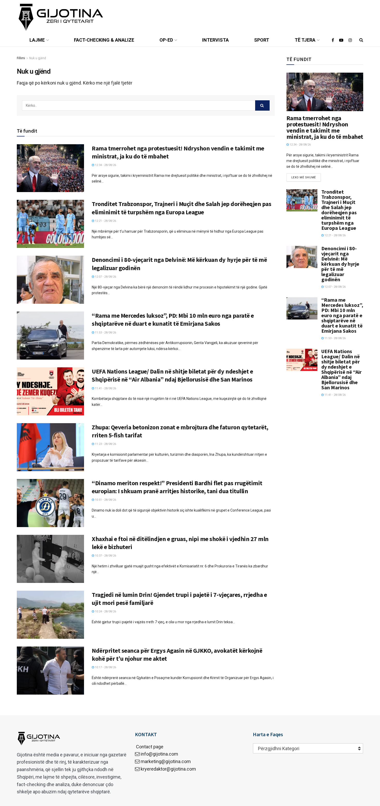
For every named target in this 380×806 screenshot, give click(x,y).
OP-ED (166, 40)
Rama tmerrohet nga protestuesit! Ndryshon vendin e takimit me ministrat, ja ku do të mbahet (324, 127)
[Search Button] (262, 105)
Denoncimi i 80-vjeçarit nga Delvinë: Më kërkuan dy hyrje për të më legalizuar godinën (340, 264)
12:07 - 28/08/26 (105, 276)
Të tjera (305, 40)
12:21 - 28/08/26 (105, 221)
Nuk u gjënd (37, 58)
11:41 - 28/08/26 (105, 388)
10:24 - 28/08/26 (105, 611)
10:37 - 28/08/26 (105, 555)
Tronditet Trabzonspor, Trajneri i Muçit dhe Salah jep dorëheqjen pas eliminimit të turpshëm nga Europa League (181, 208)
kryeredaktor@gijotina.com (168, 769)
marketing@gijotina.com (166, 761)
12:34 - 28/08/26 (105, 165)
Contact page (149, 746)
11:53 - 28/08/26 (105, 332)
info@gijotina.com (159, 754)
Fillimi (21, 58)
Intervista (215, 40)
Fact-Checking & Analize (104, 40)
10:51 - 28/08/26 (105, 499)
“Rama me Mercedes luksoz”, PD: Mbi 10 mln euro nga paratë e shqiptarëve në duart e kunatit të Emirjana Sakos (173, 319)
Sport (261, 40)
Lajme (37, 40)
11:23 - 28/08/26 (105, 444)
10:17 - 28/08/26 (105, 667)
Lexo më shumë (303, 177)
